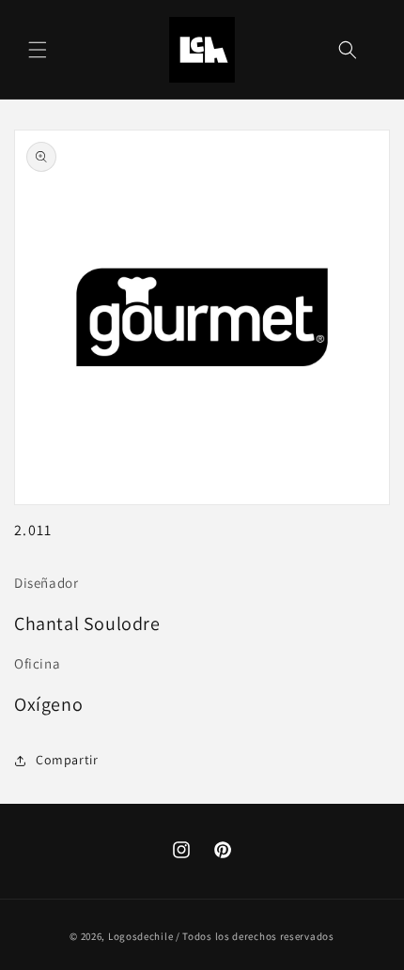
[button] (37, 49)
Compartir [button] (67, 759)
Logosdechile (140, 936)
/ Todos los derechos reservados (255, 936)
